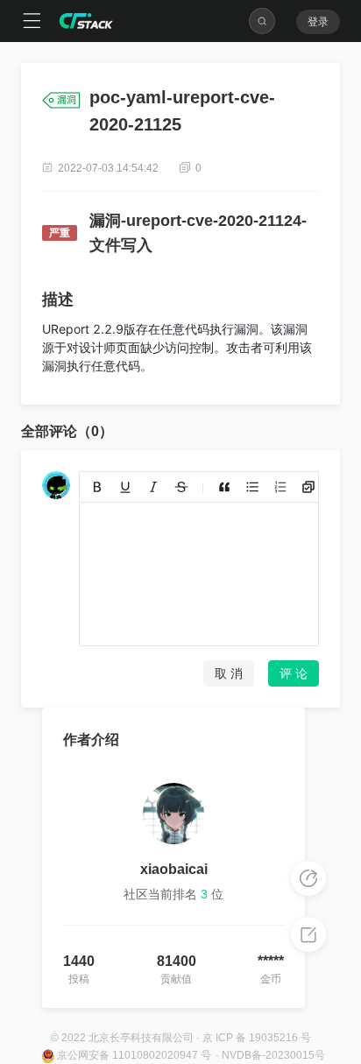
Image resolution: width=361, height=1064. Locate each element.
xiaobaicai (174, 869)
